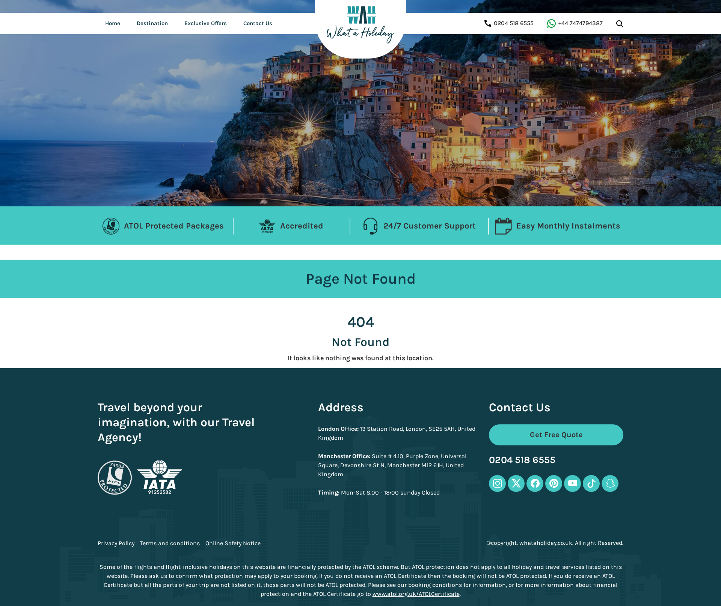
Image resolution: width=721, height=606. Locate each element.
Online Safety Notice (233, 543)
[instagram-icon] (497, 483)
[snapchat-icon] (610, 483)
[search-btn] (619, 23)
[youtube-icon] (572, 483)
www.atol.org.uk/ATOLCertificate (416, 593)
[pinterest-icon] (553, 483)
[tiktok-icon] (591, 483)
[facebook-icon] (534, 483)
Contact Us (257, 23)
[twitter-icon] (516, 483)
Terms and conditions (170, 543)
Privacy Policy (116, 543)
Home (112, 23)
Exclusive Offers (205, 23)
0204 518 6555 (522, 460)
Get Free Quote (556, 434)
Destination (152, 23)
